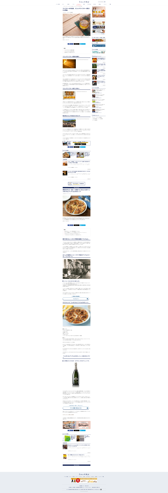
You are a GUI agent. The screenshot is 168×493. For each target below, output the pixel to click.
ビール (63, 4)
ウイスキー (78, 4)
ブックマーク (83, 225)
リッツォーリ (75, 298)
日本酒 (68, 4)
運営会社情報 (94, 487)
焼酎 (84, 4)
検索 (104, 1)
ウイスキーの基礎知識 (70, 12)
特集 (110, 4)
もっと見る (102, 33)
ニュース (105, 4)
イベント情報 (58, 4)
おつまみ (94, 4)
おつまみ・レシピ (65, 193)
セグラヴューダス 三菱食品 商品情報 (68, 414)
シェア (71, 225)
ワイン (73, 4)
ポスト (77, 225)
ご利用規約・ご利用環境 (72, 487)
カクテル (94, 117)
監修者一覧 (97, 487)
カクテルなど (89, 4)
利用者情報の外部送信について (80, 487)
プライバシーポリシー (88, 487)
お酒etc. (100, 4)
